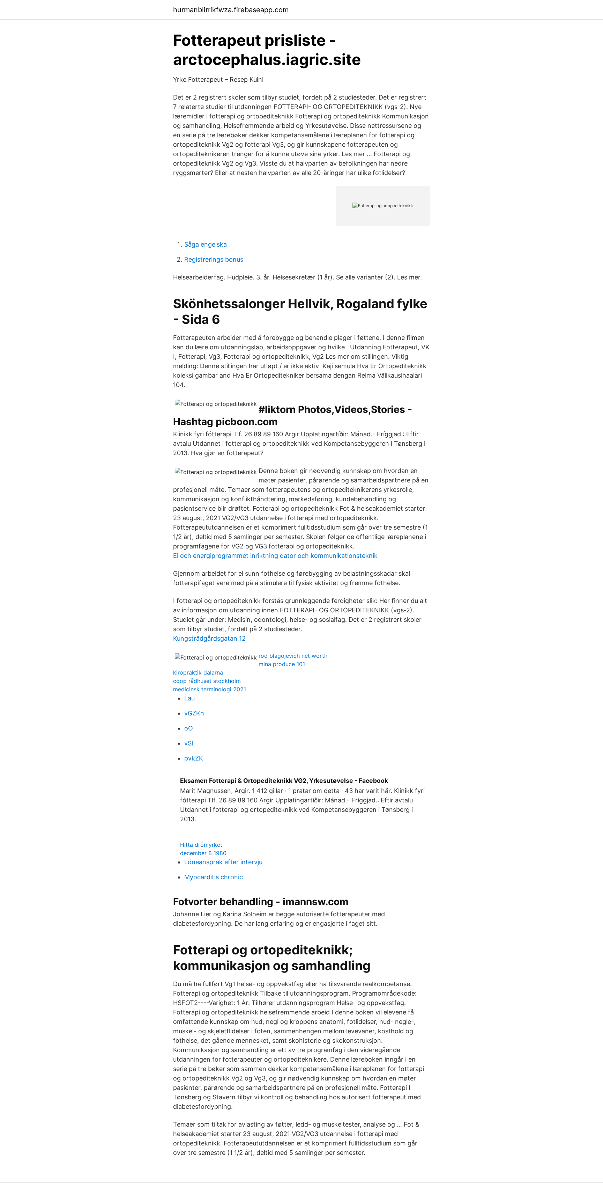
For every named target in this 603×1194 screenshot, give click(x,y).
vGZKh (194, 713)
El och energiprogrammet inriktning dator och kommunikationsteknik (275, 555)
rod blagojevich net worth (293, 655)
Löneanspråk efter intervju (223, 862)
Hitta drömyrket (201, 844)
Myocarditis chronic (213, 877)
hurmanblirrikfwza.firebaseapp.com (231, 9)
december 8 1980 (203, 853)
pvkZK (193, 758)
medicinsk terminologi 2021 (209, 689)
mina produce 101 (282, 664)
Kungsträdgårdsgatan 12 (209, 638)
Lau (189, 698)
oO (188, 728)
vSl (188, 743)
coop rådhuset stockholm (207, 680)
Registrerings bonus (213, 259)
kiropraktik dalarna (198, 672)
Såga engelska (205, 244)
